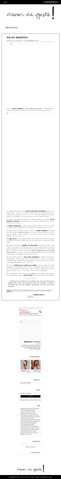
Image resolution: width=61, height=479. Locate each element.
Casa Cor (29, 411)
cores (28, 413)
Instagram (23, 2)
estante (30, 419)
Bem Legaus (16, 223)
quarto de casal (31, 431)
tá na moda (27, 434)
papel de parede (33, 426)
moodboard (24, 424)
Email (27, 295)
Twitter (31, 2)
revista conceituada (27, 262)
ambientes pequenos (27, 408)
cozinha (30, 415)
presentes (9, 292)
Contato (37, 2)
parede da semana (26, 427)
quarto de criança (26, 432)
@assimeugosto (32, 447)
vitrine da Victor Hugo (31, 214)
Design (32, 418)
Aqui (22, 216)
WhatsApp (40, 2)
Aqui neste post (21, 270)
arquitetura (14, 290)
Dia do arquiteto (17, 37)
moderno (33, 423)
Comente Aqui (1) (38, 295)
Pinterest (28, 2)
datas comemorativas (24, 290)
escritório (24, 419)
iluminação (36, 419)
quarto (32, 429)
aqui (23, 236)
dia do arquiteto (35, 290)
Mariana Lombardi (46, 290)
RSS (34, 2)
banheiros (28, 410)
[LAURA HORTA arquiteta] (35, 364)
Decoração (29, 416)
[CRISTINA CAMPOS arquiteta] (25, 364)
